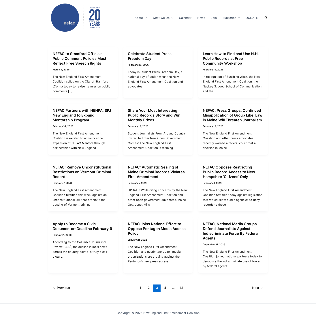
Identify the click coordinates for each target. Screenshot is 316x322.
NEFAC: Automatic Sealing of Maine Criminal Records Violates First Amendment (156, 172)
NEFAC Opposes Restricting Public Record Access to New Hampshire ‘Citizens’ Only (229, 172)
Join (214, 18)
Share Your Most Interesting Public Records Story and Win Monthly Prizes (154, 115)
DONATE (252, 18)
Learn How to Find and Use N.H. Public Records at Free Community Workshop (231, 58)
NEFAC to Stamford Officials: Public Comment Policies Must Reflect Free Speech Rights (79, 58)
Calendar (185, 18)
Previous (61, 288)
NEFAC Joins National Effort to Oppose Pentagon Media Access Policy (157, 229)
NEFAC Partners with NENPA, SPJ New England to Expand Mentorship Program (82, 115)
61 (181, 288)
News (201, 18)
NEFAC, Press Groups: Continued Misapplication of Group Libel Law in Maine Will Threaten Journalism (232, 115)
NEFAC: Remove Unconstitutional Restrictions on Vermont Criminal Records (82, 172)
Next (257, 288)
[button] (145, 17)
